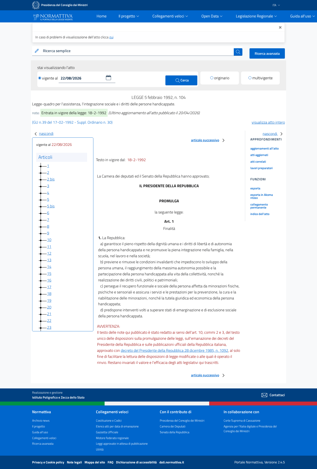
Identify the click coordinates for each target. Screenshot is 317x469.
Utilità (100, 449)
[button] (108, 77)
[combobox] (137, 51)
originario (221, 78)
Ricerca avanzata (267, 53)
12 (49, 253)
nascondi (46, 133)
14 (49, 267)
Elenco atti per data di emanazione (117, 426)
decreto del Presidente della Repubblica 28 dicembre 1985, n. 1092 (174, 350)
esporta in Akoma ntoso (261, 196)
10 (49, 240)
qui (111, 37)
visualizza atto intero (268, 122)
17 (49, 287)
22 (49, 320)
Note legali (75, 462)
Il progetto (38, 426)
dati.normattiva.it (171, 462)
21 (49, 314)
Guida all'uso (40, 432)
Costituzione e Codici (109, 420)
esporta (255, 188)
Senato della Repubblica (174, 432)
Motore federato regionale (112, 438)
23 (49, 327)
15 (49, 273)
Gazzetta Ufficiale (107, 432)
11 (49, 246)
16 (49, 280)
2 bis (51, 179)
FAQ (111, 462)
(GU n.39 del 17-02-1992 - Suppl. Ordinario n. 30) (72, 122)
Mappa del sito (95, 462)
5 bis (51, 206)
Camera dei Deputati (172, 426)
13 (49, 260)
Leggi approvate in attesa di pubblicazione (122, 443)
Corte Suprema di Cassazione (242, 420)
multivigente (262, 78)
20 (49, 307)
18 (49, 293)
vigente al (50, 78)
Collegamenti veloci (44, 438)
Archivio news (41, 420)
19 (49, 300)
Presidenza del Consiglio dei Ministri (182, 420)
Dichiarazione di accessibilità (136, 462)
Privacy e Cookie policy (48, 462)
